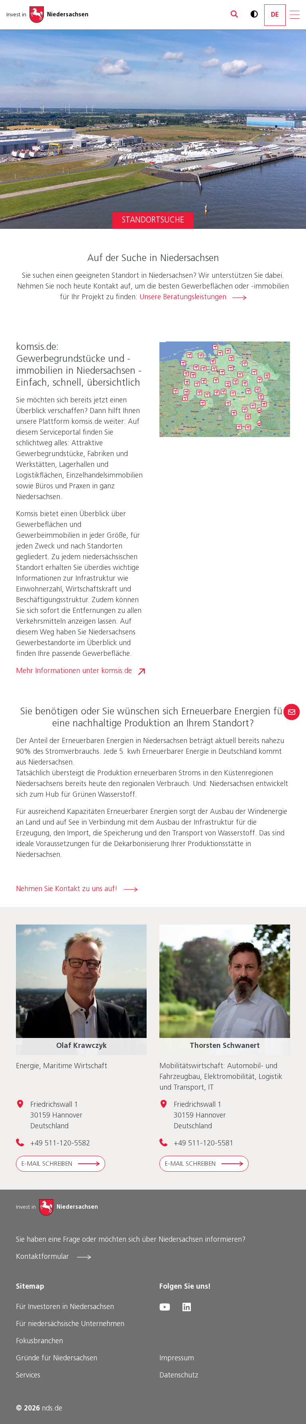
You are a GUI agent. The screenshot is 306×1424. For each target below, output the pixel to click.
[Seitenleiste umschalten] (291, 712)
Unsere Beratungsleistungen (182, 297)
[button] (230, 15)
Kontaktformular (43, 1257)
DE (275, 15)
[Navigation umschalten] (295, 15)
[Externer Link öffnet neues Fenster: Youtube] (164, 1307)
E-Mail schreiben (46, 1164)
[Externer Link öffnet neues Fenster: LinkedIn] (186, 1307)
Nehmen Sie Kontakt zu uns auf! (67, 889)
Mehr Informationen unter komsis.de (74, 671)
